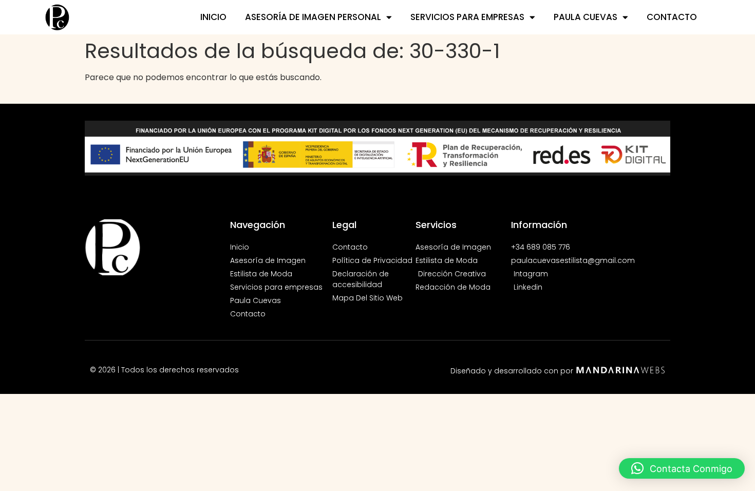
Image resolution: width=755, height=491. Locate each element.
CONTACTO (672, 17)
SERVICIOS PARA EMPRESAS (467, 17)
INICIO (213, 17)
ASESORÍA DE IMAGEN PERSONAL (313, 17)
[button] (682, 468)
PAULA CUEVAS (585, 17)
